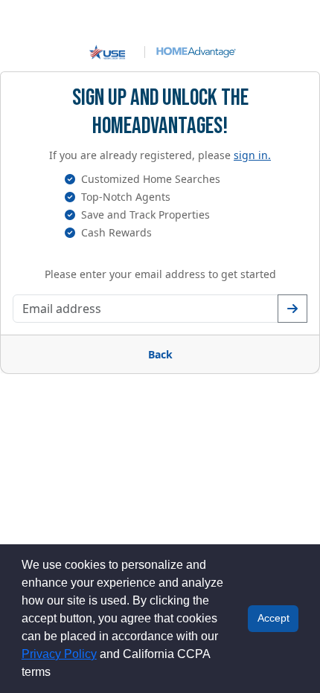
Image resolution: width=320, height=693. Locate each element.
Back (160, 354)
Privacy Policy (59, 654)
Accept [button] (273, 618)
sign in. (252, 155)
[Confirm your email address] (292, 308)
